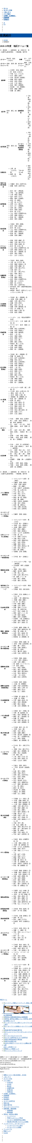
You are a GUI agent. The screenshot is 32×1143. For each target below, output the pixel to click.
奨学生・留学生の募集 (11, 1114)
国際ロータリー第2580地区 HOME (15, 1075)
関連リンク (7, 1131)
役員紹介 (6, 1097)
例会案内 (6, 1099)
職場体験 (10, 1112)
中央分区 (10, 1082)
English (6, 1133)
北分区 (9, 1084)
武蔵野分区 (10, 1088)
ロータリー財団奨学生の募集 (16, 1120)
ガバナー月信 (8, 1078)
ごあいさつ (7, 1077)
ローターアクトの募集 (14, 1127)
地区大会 (6, 1103)
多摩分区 (10, 1090)
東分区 (9, 1086)
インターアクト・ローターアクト (14, 1123)
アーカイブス (8, 1129)
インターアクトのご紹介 (15, 1125)
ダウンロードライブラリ (11, 1107)
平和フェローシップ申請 (15, 1118)
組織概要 (6, 1095)
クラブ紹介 (7, 1080)
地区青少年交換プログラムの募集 (17, 1122)
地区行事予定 (8, 1105)
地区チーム (3, 999)
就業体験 (10, 1110)
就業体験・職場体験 (10, 1108)
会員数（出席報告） (10, 1093)
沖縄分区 (10, 1092)
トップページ (11, 1116)
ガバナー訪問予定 (9, 1101)
